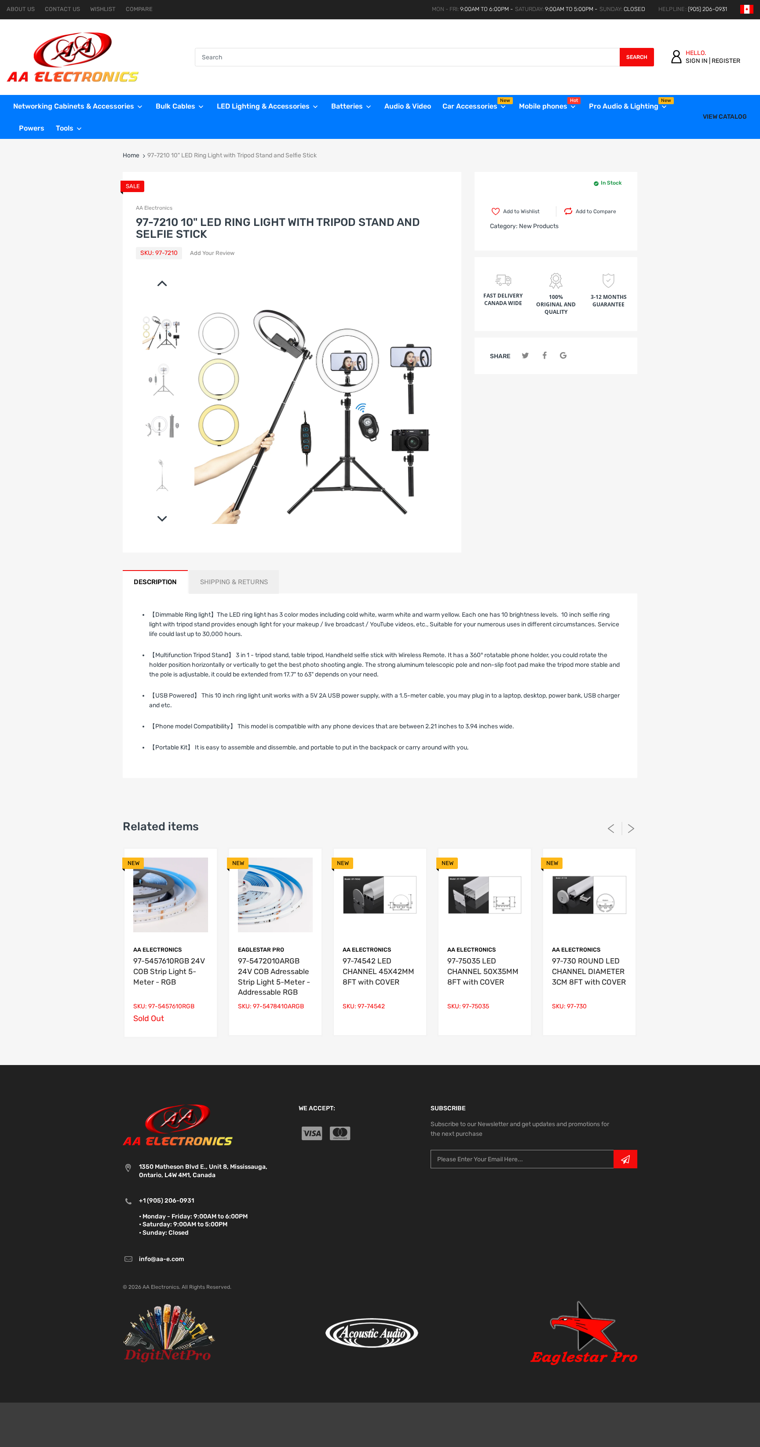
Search (636, 57)
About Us (21, 9)
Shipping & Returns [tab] (234, 582)
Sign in (697, 61)
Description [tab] (155, 582)
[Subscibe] (625, 1159)
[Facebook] (544, 356)
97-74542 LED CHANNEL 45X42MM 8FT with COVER (378, 971)
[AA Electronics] (73, 57)
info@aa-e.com (161, 1259)
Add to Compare (596, 211)
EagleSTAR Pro (261, 949)
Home (131, 155)
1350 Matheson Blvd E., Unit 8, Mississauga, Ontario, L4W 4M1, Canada (203, 1170)
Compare (139, 9)
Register (726, 61)
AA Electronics (154, 208)
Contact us (62, 9)
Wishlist (103, 9)
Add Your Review (212, 253)
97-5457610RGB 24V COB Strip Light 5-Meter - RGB (169, 971)
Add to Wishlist (521, 211)
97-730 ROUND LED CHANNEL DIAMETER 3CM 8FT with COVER (589, 971)
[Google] (563, 356)
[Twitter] (525, 356)
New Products (539, 226)
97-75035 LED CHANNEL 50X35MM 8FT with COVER (483, 971)
